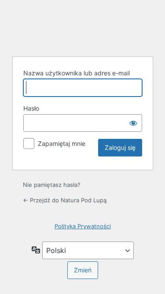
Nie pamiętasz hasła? (52, 184)
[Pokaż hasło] (133, 123)
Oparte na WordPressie (82, 26)
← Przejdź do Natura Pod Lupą (64, 200)
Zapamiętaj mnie (61, 143)
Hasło (31, 108)
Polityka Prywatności (83, 226)
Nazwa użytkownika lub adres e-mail (76, 73)
